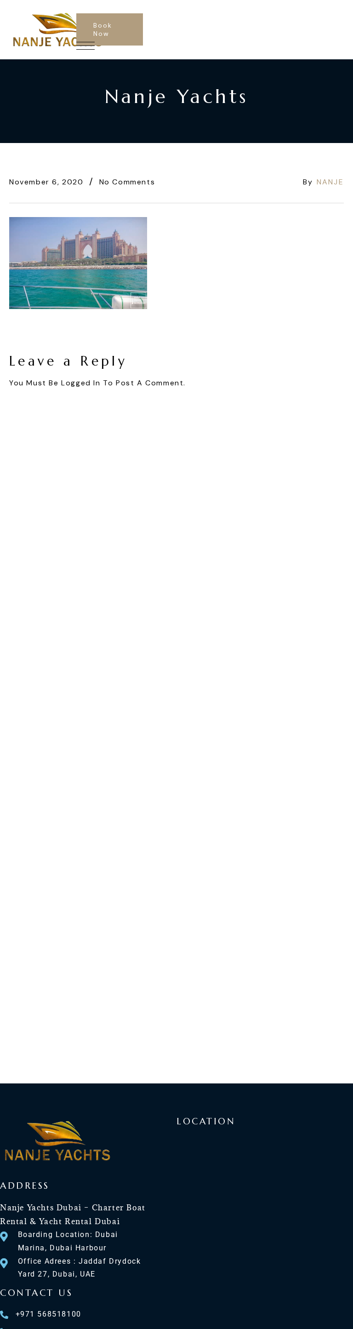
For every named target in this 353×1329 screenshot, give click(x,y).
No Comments (127, 182)
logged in (80, 383)
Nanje (330, 182)
